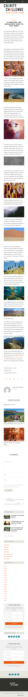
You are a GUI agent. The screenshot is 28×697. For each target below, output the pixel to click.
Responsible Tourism (8, 554)
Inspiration (6, 549)
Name (5, 474)
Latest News (6, 551)
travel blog (7, 370)
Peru (15, 368)
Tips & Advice (7, 558)
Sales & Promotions (8, 556)
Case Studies (6, 545)
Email (5, 480)
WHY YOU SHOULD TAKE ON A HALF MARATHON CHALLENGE (17, 529)
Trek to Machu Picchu (10, 372)
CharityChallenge (18, 387)
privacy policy (19, 627)
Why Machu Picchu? (9, 404)
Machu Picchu (8, 368)
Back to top (20, 695)
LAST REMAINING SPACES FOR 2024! (14, 423)
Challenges (14, 20)
